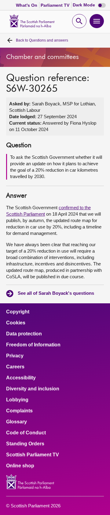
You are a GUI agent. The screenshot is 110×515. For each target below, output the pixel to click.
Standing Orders (25, 443)
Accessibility (21, 377)
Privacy (15, 355)
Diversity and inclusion (32, 388)
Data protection (24, 333)
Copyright (17, 311)
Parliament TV (56, 5)
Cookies (15, 322)
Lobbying (17, 399)
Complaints (19, 410)
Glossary (16, 421)
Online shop (20, 465)
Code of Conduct (26, 432)
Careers (15, 366)
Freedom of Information (33, 344)
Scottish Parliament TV (32, 454)
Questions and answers (42, 40)
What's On (27, 5)
